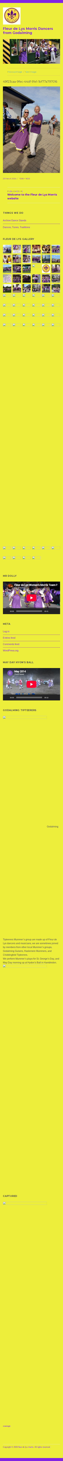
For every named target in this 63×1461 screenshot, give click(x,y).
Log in (6, 631)
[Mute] (51, 611)
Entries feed (9, 638)
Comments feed (11, 644)
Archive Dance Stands (14, 220)
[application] (31, 598)
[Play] (6, 611)
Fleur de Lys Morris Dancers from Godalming (28, 31)
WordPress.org (10, 650)
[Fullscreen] (56, 611)
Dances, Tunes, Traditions (16, 227)
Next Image (30, 72)
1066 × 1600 (24, 178)
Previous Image (14, 72)
